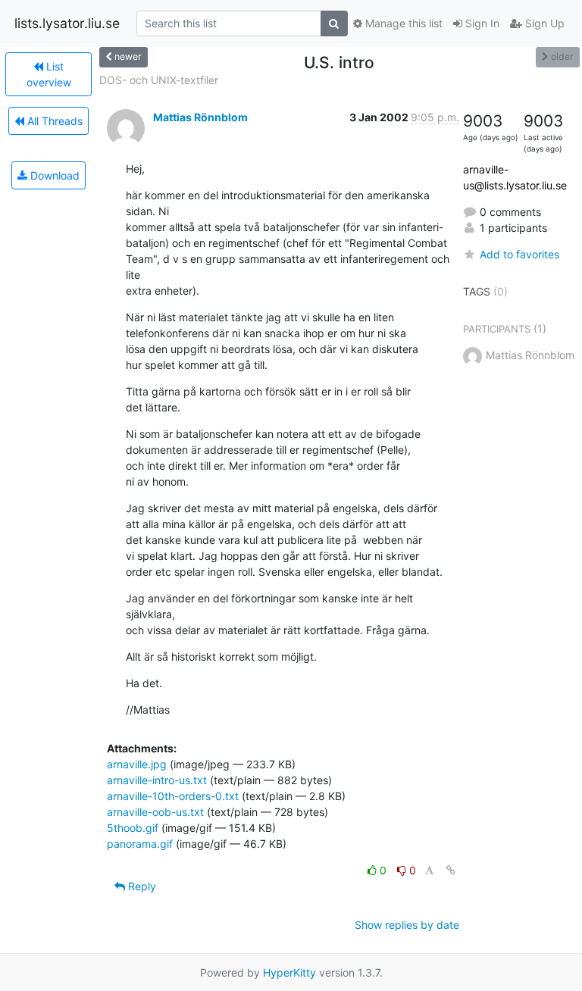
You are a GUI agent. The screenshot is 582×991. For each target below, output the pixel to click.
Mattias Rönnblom (200, 117)
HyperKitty (289, 972)
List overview (49, 74)
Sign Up (543, 23)
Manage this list (402, 23)
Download (53, 175)
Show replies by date (407, 924)
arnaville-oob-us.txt (155, 811)
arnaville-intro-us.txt (157, 780)
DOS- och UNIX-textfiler (158, 79)
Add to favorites (519, 254)
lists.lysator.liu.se (67, 23)
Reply (140, 886)
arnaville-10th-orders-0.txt (173, 795)
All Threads (53, 120)
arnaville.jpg (137, 764)
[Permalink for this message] (451, 870)
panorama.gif (140, 843)
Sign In (480, 23)
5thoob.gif (132, 827)
